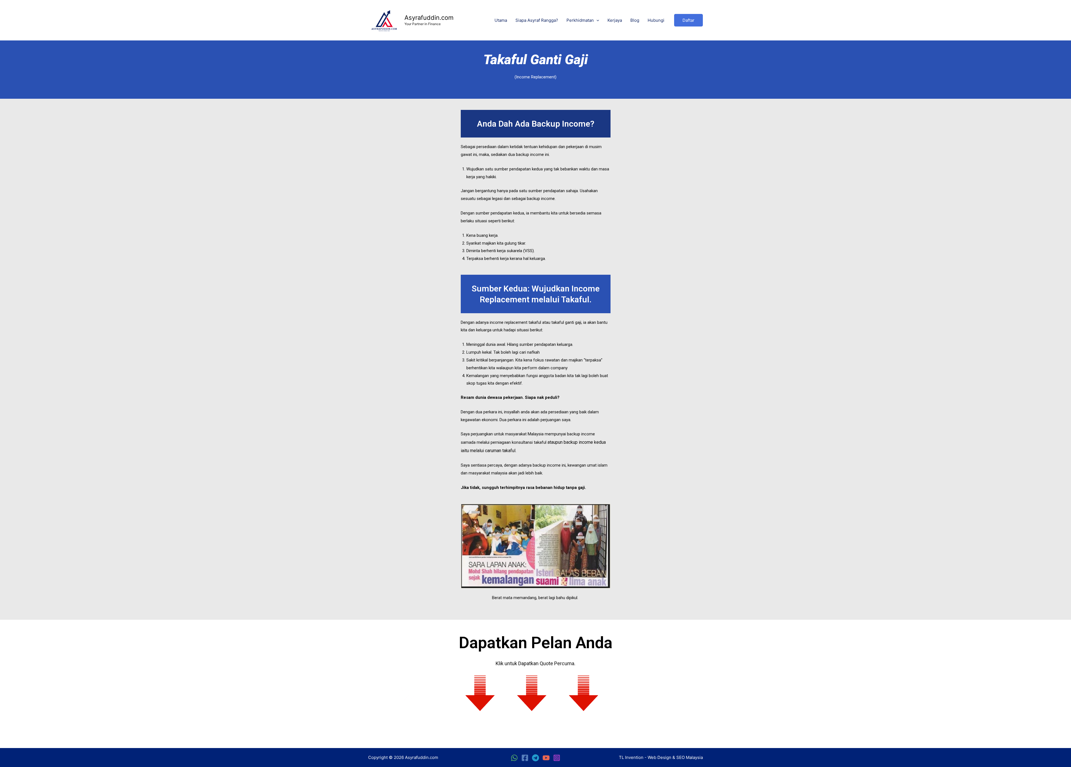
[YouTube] (546, 757)
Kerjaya (614, 20)
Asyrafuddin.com (429, 17)
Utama (501, 20)
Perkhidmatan (580, 20)
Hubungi (656, 20)
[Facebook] (525, 757)
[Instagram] (556, 757)
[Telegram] (535, 757)
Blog (634, 20)
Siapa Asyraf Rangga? (536, 20)
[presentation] (596, 20)
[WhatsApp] (514, 757)
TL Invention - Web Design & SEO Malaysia (661, 757)
